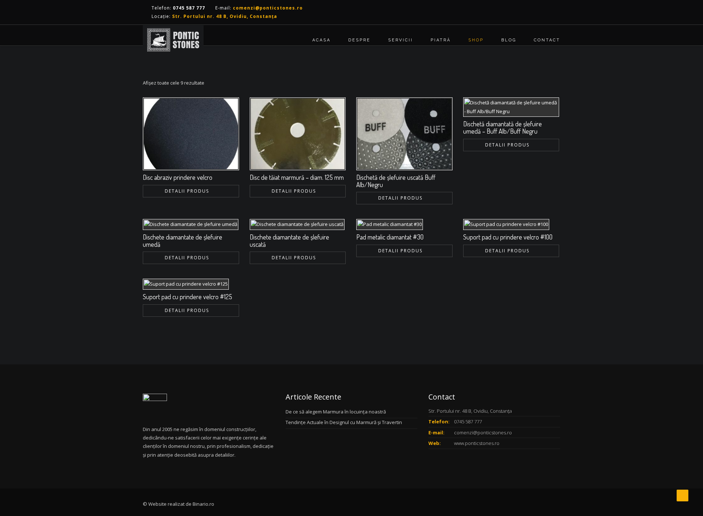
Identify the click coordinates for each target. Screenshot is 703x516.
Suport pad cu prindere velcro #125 (187, 297)
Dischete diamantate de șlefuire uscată (289, 240)
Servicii (400, 40)
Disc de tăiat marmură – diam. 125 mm (297, 177)
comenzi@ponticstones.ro (483, 432)
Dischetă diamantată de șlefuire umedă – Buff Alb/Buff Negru (502, 127)
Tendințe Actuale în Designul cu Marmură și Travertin (344, 422)
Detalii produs (187, 191)
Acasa (321, 40)
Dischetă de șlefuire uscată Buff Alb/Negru (395, 181)
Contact (547, 40)
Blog (508, 40)
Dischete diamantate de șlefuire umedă (182, 240)
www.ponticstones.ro (476, 443)
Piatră (441, 40)
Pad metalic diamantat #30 (390, 237)
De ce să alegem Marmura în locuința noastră (336, 411)
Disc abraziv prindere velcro (177, 177)
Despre (359, 40)
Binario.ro (203, 504)
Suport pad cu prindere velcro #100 (508, 237)
